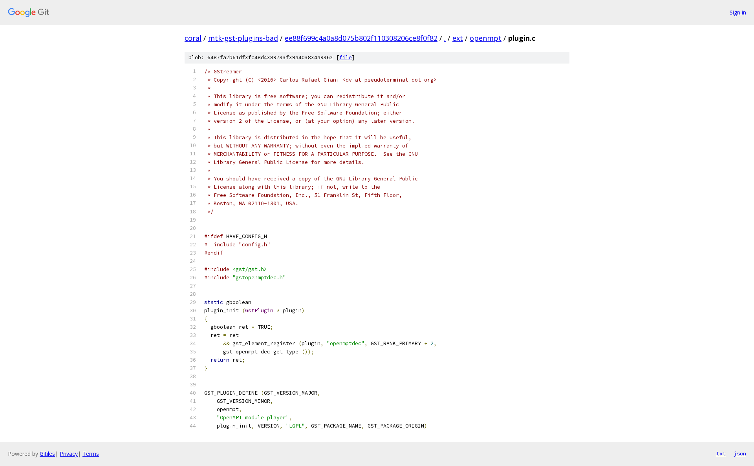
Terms (90, 453)
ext (457, 38)
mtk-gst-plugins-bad (243, 38)
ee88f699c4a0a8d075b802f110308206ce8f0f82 (361, 38)
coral (193, 38)
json (740, 453)
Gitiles (47, 453)
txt (721, 453)
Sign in (738, 12)
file (345, 57)
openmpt (485, 38)
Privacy (69, 453)
